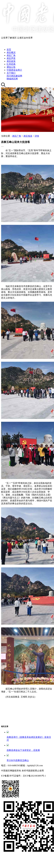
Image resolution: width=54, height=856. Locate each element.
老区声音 (11, 58)
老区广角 (11, 55)
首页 (9, 49)
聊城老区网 (12, 79)
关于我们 (11, 73)
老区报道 (27, 136)
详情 (37, 136)
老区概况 (11, 52)
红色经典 (11, 64)
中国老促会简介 (14, 70)
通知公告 (11, 67)
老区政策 (11, 61)
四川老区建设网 (14, 76)
